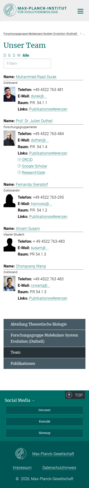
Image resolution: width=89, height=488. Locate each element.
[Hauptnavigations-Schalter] (80, 11)
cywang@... (40, 285)
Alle (26, 55)
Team (15, 352)
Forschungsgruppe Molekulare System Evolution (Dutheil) (44, 338)
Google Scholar (34, 166)
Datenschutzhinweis (59, 467)
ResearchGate (33, 172)
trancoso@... (41, 203)
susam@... (40, 248)
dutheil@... (40, 140)
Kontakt (44, 421)
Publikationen (23, 363)
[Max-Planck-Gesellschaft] (23, 454)
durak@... (39, 96)
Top (79, 395)
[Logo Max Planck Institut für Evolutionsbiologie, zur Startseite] (36, 10)
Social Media (18, 400)
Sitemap (45, 433)
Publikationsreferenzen (48, 109)
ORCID (27, 159)
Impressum (22, 467)
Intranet (44, 410)
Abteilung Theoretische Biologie (39, 324)
